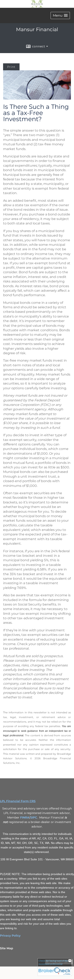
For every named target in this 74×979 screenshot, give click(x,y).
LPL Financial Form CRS (18, 801)
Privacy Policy (10, 935)
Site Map (6, 948)
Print (11, 67)
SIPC (33, 817)
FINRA (24, 817)
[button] (60, 15)
